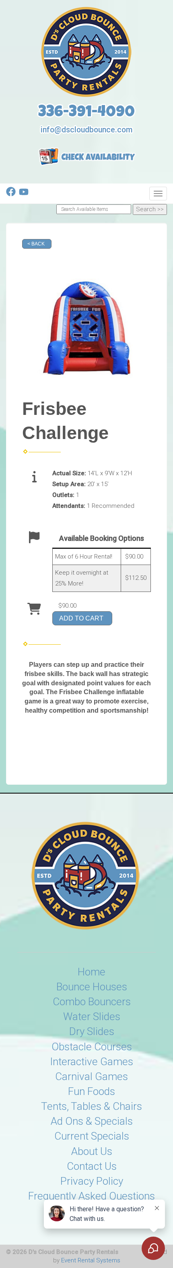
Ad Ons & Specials (92, 1121)
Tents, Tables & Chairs (91, 1106)
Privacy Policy (91, 1181)
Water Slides (91, 1016)
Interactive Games (91, 1062)
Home (91, 972)
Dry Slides (91, 1031)
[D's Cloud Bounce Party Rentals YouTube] (24, 194)
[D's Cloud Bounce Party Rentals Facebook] (11, 194)
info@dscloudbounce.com (86, 129)
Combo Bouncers (92, 1002)
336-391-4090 (86, 113)
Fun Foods (91, 1091)
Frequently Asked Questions (91, 1196)
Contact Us (92, 1166)
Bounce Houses (91, 987)
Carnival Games (91, 1076)
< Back (36, 244)
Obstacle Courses (91, 1047)
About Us (91, 1151)
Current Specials (91, 1136)
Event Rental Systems (90, 1260)
